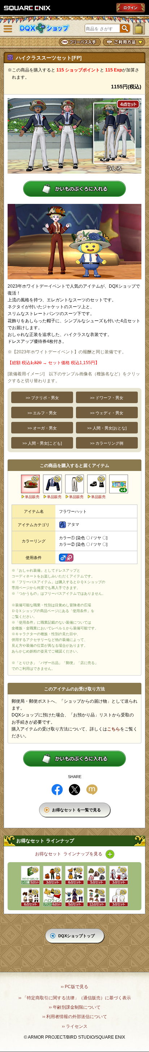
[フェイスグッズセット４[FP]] (119, 897)
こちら (113, 729)
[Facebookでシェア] (57, 789)
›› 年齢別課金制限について (75, 1007)
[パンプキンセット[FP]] (52, 875)
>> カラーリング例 (106, 443)
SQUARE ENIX (27, 7)
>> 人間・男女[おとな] (107, 428)
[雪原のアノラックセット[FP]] (30, 897)
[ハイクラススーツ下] (74, 484)
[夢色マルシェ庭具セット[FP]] (97, 897)
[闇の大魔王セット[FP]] (74, 897)
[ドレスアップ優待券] (118, 484)
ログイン (130, 8)
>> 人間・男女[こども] (42, 443)
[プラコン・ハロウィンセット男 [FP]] (52, 897)
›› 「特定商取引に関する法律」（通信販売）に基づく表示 (74, 997)
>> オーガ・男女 (42, 428)
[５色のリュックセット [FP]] (97, 875)
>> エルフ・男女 (42, 413)
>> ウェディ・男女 (106, 413)
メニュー (8, 29)
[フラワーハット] (30, 484)
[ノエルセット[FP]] (119, 875)
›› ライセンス (75, 1026)
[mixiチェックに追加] (92, 789)
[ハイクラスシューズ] (96, 484)
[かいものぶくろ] (138, 28)
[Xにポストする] (74, 789)
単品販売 (32, 497)
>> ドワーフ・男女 (106, 398)
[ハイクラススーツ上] (52, 484)
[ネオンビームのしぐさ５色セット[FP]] (30, 875)
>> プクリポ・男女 (42, 398)
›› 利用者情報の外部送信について (74, 1016)
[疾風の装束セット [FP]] (74, 875)
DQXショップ (44, 28)
